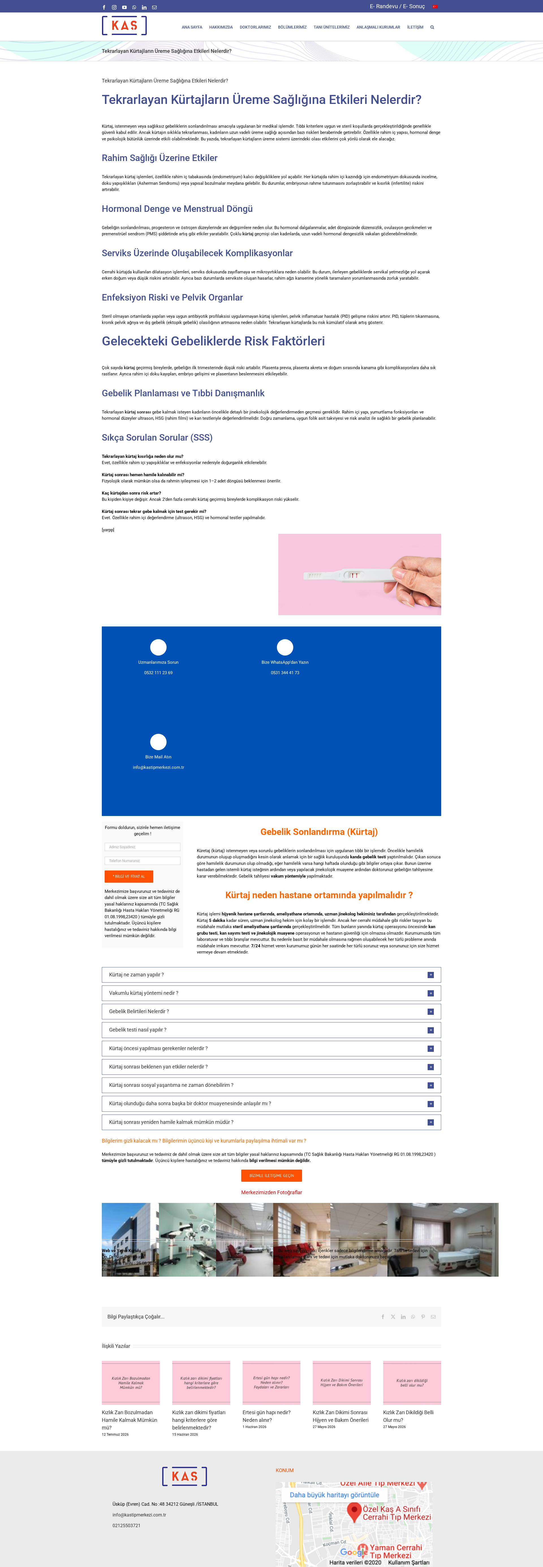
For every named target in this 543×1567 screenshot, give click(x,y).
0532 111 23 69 (158, 672)
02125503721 (127, 1525)
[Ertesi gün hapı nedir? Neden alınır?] (272, 1363)
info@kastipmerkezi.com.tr (158, 767)
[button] (432, 27)
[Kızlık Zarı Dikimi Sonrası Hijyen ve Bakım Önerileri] (342, 1363)
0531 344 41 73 (285, 672)
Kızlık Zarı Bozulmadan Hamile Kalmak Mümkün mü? (129, 1420)
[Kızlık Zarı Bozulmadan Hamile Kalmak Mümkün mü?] (131, 1363)
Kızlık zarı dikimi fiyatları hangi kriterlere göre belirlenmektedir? (198, 1420)
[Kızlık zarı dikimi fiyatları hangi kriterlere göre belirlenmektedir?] (201, 1363)
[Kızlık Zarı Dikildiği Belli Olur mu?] (412, 1363)
